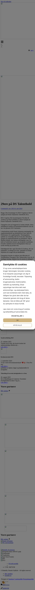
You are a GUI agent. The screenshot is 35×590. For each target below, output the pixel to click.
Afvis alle (17, 325)
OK (17, 320)
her (26, 312)
